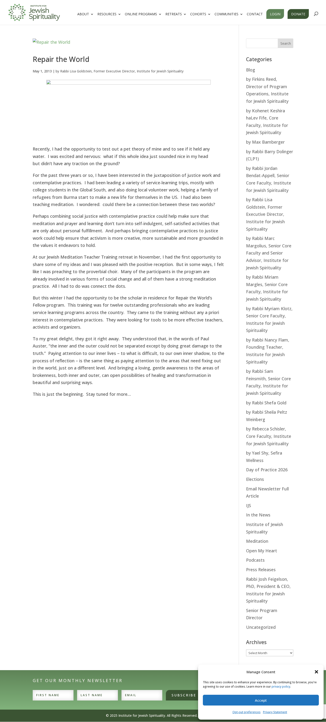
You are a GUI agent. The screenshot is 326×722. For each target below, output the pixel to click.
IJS (248, 505)
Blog (250, 70)
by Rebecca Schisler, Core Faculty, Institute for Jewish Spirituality (268, 436)
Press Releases (261, 569)
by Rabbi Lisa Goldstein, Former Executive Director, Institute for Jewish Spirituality (120, 71)
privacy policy (281, 686)
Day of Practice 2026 (267, 469)
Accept (261, 700)
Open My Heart (261, 551)
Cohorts (198, 14)
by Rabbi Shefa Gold (266, 403)
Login (275, 14)
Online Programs (141, 14)
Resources (106, 14)
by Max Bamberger (265, 142)
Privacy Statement (275, 712)
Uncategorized (261, 627)
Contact (255, 14)
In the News (258, 515)
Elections (255, 479)
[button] (316, 671)
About (83, 14)
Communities (226, 14)
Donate (298, 14)
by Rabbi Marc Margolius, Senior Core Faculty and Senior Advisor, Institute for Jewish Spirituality (268, 252)
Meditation (257, 541)
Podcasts (255, 560)
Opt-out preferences (246, 712)
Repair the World (61, 59)
